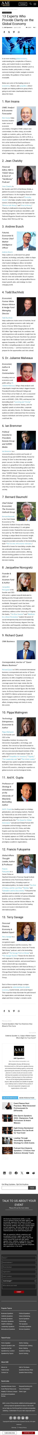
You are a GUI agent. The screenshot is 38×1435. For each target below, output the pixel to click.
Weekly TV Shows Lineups (9, 1391)
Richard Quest (7, 669)
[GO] (30, 4)
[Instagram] (26, 1419)
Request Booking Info (25, 1386)
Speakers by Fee (6, 1348)
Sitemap (14, 1427)
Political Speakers (24, 1313)
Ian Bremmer (6, 451)
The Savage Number (10, 956)
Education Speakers (7, 1321)
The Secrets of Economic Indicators (19, 544)
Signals (31, 756)
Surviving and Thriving (22, 402)
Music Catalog (23, 1348)
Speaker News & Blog (25, 1372)
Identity (25, 888)
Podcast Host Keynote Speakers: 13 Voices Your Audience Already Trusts (24, 1150)
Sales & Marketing (24, 1316)
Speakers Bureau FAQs (26, 1370)
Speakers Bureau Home (8, 1386)
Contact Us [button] (28, 1433)
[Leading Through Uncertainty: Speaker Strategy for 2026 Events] (7, 1140)
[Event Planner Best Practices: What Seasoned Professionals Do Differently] (7, 1105)
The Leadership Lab (10, 759)
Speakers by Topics (7, 1353)
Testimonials (5, 1370)
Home (4, 9)
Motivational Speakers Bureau (8, 1395)
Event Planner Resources (8, 1389)
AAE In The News (24, 1367)
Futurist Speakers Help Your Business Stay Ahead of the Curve (17, 1025)
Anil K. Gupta (6, 809)
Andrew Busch (7, 252)
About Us (4, 1367)
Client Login (22, 1391)
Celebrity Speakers (7, 1316)
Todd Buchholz (7, 318)
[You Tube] (22, 1419)
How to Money (26, 205)
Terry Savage (7, 937)
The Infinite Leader (28, 759)
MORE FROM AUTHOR (26, 1098)
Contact (23, 4)
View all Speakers (24, 1389)
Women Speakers (24, 1329)
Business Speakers (7, 1313)
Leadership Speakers (7, 1326)
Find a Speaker (5, 1343)
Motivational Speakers (8, 1329)
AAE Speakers (8, 27)
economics (6, 86)
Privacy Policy (22, 1427)
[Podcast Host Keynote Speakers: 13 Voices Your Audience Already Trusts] (7, 1150)
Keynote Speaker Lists (8, 1345)
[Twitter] (14, 1419)
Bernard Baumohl (8, 516)
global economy (21, 58)
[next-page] (6, 1158)
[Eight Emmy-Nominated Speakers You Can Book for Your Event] (7, 1130)
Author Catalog (23, 1343)
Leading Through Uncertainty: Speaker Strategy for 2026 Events (24, 1140)
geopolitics (23, 86)
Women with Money (10, 205)
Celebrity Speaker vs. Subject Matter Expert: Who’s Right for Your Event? (20, 1037)
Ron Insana (6, 118)
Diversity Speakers (7, 1318)
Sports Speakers (24, 1318)
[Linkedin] (18, 1419)
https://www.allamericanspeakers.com (19, 1061)
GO (30, 4)
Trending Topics (12, 9)
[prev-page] (3, 1158)
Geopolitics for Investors (17, 756)
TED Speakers (23, 1324)
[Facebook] (4, 32)
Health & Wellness (6, 1324)
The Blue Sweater (17, 614)
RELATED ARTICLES (10, 1098)
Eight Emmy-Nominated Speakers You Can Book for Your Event (23, 1130)
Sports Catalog (23, 1353)
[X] (9, 32)
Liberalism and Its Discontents (13, 890)
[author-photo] (19, 1051)
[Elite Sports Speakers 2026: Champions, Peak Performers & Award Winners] (7, 1118)
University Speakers (25, 1326)
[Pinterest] (14, 32)
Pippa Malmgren (8, 732)
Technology (22, 1321)
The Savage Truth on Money (19, 953)
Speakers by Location (8, 1351)
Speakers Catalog (24, 1351)
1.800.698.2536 (9, 1433)
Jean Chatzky (7, 186)
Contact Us (4, 1372)
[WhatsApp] (19, 32)
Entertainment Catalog (25, 1345)
